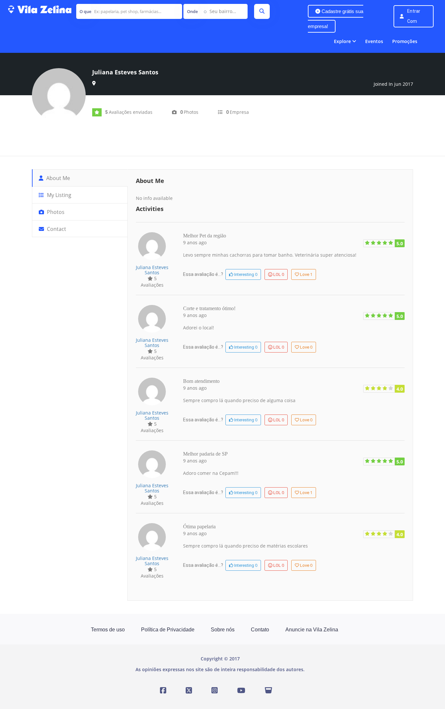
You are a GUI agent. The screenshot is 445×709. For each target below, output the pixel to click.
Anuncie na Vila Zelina (311, 629)
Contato (260, 629)
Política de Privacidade (167, 629)
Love (306, 274)
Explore (342, 41)
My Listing (58, 195)
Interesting (245, 274)
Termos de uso (108, 629)
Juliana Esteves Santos (152, 270)
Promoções (404, 41)
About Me (57, 178)
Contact (56, 229)
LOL (278, 274)
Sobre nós (223, 629)
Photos (55, 212)
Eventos (374, 41)
